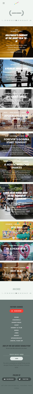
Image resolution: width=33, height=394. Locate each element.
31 (14, 20)
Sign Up (19, 341)
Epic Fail (16, 227)
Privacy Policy (13, 365)
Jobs (17, 333)
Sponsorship (16, 338)
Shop (16, 325)
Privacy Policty (23, 385)
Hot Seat (16, 271)
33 (18, 20)
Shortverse (16, 322)
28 (7, 20)
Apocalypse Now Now (16, 117)
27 (5, 20)
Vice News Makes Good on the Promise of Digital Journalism (16, 195)
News (16, 330)
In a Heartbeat (16, 248)
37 (27, 20)
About (16, 335)
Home (16, 317)
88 (30, 20)
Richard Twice (16, 96)
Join (16, 358)
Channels (16, 320)
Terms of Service (24, 365)
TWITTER (25, 379)
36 (25, 20)
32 (16, 20)
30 (12, 20)
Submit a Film (16, 327)
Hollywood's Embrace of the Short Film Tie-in (17, 38)
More (16, 289)
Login (12, 341)
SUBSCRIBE (17, 311)
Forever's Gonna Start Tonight (16, 141)
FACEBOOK (10, 379)
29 (9, 20)
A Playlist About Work (16, 68)
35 (22, 20)
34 (20, 20)
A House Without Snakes (16, 166)
